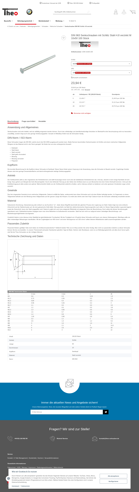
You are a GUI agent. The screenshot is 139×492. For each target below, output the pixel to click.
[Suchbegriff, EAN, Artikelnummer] (88, 12)
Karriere (40, 458)
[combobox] (101, 64)
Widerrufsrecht (58, 467)
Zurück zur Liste (14, 26)
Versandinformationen (51, 458)
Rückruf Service (62, 438)
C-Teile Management (21, 458)
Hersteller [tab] (42, 121)
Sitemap (24, 467)
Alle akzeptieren (113, 476)
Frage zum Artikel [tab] (28, 121)
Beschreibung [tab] (13, 121)
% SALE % (72, 21)
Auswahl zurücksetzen (80, 77)
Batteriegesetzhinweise (44, 467)
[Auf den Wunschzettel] (63, 38)
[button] (116, 12)
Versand (87, 89)
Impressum (15, 486)
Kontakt (10, 458)
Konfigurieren (113, 481)
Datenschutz (25, 486)
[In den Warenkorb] (9, 33)
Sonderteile (33, 458)
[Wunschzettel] (124, 12)
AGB (18, 467)
